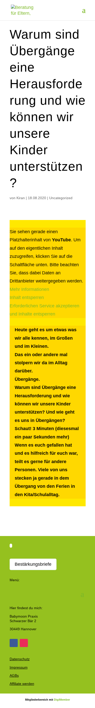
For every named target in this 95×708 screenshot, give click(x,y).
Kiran (20, 198)
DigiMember (62, 699)
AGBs (14, 675)
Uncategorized (60, 198)
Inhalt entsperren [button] (27, 297)
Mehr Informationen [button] (29, 289)
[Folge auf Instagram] (24, 643)
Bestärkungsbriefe (33, 564)
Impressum (19, 667)
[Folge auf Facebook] (14, 643)
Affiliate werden (22, 684)
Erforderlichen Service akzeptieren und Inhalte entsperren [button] (44, 310)
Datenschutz (20, 659)
